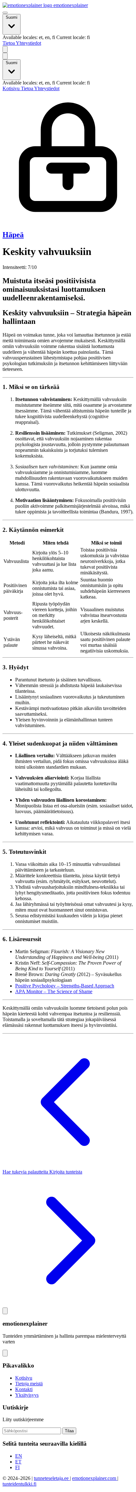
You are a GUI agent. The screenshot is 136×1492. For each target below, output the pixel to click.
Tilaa (69, 1430)
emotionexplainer (70, 5)
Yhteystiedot (28, 43)
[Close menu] (5, 56)
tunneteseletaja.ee (52, 1478)
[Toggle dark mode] (5, 49)
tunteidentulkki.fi (19, 1484)
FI (17, 1467)
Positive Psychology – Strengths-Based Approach (64, 985)
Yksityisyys (27, 1395)
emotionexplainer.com (94, 1478)
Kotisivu (12, 88)
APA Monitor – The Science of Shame (53, 991)
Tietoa (9, 43)
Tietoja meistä (29, 1383)
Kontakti (24, 1389)
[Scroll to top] (5, 1311)
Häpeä (13, 235)
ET (18, 1461)
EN (18, 1456)
